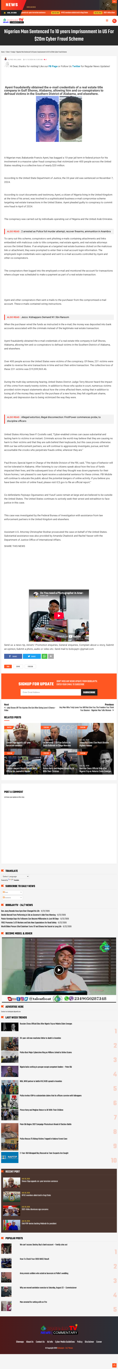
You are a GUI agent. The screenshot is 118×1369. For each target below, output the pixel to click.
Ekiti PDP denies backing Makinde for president (39, 1224)
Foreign (30, 666)
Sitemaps (20, 1342)
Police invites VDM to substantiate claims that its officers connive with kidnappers (51, 1096)
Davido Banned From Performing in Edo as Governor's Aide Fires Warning (28, 915)
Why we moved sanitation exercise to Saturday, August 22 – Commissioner (48, 1288)
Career (99, 1342)
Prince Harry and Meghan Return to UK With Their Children (58, 770)
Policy (79, 1342)
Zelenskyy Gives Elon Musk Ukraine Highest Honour (94, 744)
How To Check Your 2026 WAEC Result (34, 1259)
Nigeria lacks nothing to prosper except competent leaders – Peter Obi (46, 1067)
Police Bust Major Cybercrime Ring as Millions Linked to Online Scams (46, 1052)
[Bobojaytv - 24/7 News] (59, 1336)
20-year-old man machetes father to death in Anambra (40, 1038)
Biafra (9, 727)
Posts (6, 892)
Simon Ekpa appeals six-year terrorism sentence (18, 744)
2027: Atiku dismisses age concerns (90, 12)
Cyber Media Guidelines (65, 1342)
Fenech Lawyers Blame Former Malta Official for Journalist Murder (21, 770)
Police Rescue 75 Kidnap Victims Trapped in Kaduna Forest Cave (43, 1139)
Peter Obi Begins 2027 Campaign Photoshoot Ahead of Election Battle (45, 1124)
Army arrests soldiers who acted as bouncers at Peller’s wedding (44, 1273)
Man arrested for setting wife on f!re (33, 1302)
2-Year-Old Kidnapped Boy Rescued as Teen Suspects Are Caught (44, 1153)
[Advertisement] (56, 74)
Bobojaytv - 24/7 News (65, 1348)
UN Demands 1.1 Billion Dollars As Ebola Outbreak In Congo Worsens (57, 744)
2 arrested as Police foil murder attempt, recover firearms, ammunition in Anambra (66, 231)
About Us (30, 1342)
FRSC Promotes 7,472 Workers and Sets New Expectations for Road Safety (28, 923)
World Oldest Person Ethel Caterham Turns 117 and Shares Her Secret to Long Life (31, 926)
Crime (18, 666)
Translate (16, 880)
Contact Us (40, 1342)
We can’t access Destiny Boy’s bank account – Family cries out (43, 1245)
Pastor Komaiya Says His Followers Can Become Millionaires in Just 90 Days (30, 919)
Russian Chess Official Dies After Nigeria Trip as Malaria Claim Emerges (95, 770)
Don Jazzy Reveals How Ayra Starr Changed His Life (20, 911)
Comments (8, 898)
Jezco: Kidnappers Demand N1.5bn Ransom (45, 317)
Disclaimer (89, 1342)
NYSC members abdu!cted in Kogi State (49, 12)
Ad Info (50, 1342)
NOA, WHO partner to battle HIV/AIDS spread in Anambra (41, 1081)
